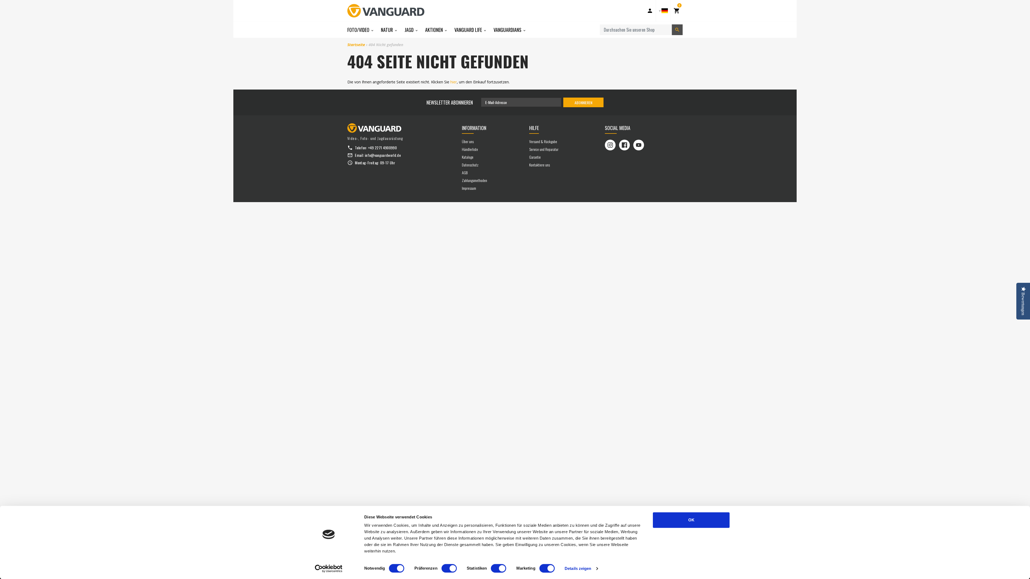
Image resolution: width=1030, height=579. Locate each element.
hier (453, 81)
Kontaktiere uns (539, 165)
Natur (387, 29)
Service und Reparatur (543, 149)
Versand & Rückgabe (543, 141)
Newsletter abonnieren (449, 102)
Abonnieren (583, 102)
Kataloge (467, 157)
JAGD (409, 29)
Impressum (469, 188)
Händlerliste (470, 149)
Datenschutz (470, 165)
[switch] (449, 568)
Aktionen (434, 29)
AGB (465, 172)
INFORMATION (474, 127)
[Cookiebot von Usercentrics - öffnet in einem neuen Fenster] (328, 569)
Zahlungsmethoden (474, 180)
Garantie (535, 157)
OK (691, 520)
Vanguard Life (468, 29)
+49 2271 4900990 (382, 147)
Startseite (356, 44)
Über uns (468, 141)
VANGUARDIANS (508, 29)
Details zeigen (578, 568)
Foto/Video (358, 29)
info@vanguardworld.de (383, 155)
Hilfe (534, 127)
